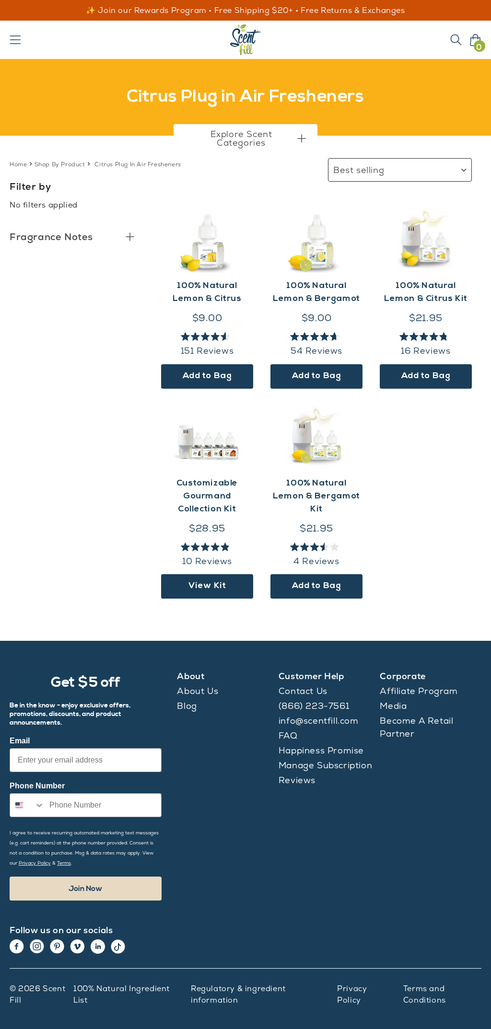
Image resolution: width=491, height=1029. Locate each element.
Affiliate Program (418, 690)
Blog (187, 705)
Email (20, 741)
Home (18, 164)
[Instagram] (37, 946)
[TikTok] (118, 946)
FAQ (288, 735)
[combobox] (27, 805)
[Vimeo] (77, 946)
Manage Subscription (325, 765)
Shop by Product (60, 164)
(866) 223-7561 (314, 705)
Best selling (358, 169)
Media (393, 705)
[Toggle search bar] (456, 40)
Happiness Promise (321, 750)
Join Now (86, 888)
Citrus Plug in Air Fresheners (137, 164)
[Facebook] (17, 946)
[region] (245, 10)
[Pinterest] (57, 946)
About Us (197, 690)
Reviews (297, 780)
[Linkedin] (98, 946)
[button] (245, 138)
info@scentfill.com (319, 720)
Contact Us (303, 690)
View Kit (207, 586)
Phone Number (37, 786)
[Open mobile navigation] (15, 39)
